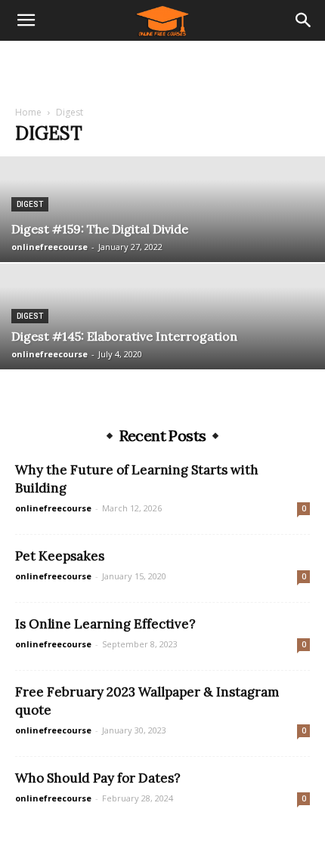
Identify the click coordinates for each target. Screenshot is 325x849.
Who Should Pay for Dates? (98, 778)
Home (28, 112)
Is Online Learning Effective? (105, 624)
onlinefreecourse (49, 246)
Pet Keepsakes (59, 556)
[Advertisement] (162, 67)
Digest (30, 204)
